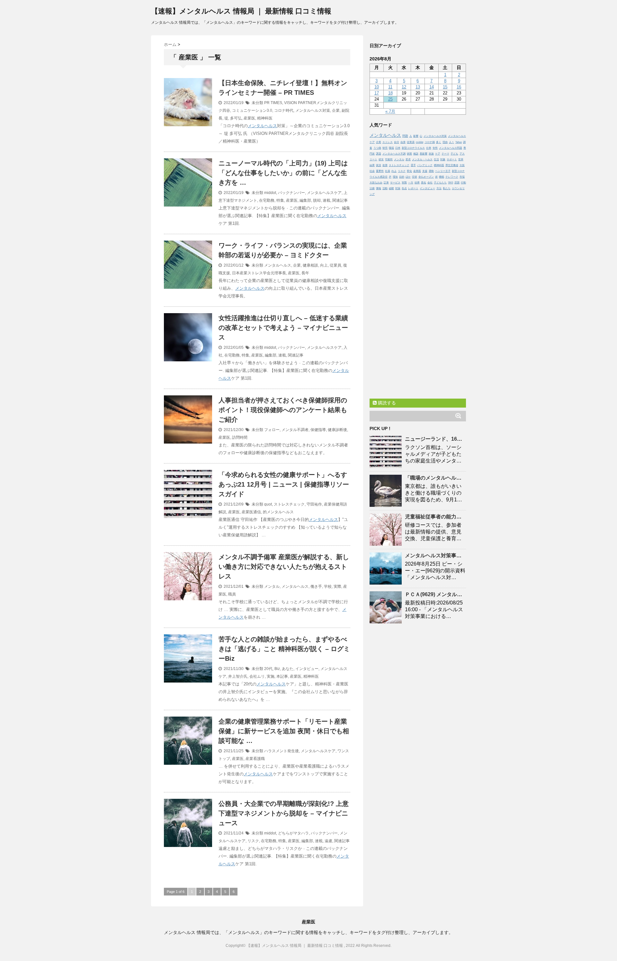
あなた (287, 668)
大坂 (462, 165)
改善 (385, 165)
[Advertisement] (418, 295)
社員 (387, 171)
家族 (431, 153)
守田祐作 (314, 504)
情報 (378, 188)
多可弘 (236, 118)
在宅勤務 (266, 200)
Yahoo (458, 142)
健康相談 (310, 265)
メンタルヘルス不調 (394, 153)
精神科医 (265, 118)
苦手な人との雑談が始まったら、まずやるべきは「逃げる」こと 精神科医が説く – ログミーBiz (284, 649)
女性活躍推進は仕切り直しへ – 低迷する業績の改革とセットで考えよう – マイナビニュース (283, 327)
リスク (253, 841)
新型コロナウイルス (413, 147)
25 (390, 99)
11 (390, 86)
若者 (408, 159)
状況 (378, 165)
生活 (436, 159)
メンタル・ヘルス (422, 159)
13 (418, 86)
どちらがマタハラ (293, 833)
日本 (397, 147)
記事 (386, 182)
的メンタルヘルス (278, 512)
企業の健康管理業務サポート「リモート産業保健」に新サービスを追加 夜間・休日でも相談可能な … (284, 731)
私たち (447, 188)
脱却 (317, 200)
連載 (326, 200)
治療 (372, 188)
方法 (439, 188)
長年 (305, 273)
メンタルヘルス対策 (312, 110)
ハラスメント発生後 (281, 751)
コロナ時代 (283, 110)
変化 (409, 171)
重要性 (380, 171)
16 (459, 86)
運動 (431, 171)
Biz (277, 668)
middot (270, 192)
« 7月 (390, 111)
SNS (450, 182)
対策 (397, 188)
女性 (435, 147)
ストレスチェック (289, 504)
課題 (378, 153)
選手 (413, 165)
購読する (386, 402)
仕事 (428, 147)
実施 (270, 676)
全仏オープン (426, 176)
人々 (451, 142)
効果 (417, 182)
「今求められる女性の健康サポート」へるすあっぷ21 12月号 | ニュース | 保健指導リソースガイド (284, 484)
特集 (280, 200)
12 (404, 86)
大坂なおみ (376, 182)
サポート (452, 159)
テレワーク (451, 176)
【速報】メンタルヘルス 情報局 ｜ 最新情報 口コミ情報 (241, 11)
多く (438, 142)
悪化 (423, 182)
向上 (324, 265)
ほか (408, 176)
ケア (437, 153)
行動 (463, 182)
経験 (391, 188)
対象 (442, 159)
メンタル (272, 586)
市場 (462, 176)
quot (268, 504)
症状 (414, 176)
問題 (405, 135)
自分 (396, 142)
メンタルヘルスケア (324, 192)
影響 (415, 136)
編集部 (305, 200)
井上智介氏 (237, 676)
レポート (413, 188)
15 (445, 86)
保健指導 (318, 430)
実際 (337, 586)
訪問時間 (239, 437)
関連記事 (340, 200)
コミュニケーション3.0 (252, 110)
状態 (409, 153)
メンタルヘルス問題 (450, 147)
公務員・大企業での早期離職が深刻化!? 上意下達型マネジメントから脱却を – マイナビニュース (284, 813)
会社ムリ (257, 676)
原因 (457, 182)
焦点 (404, 188)
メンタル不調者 (295, 430)
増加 (395, 176)
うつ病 (377, 147)
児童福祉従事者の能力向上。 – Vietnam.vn (455, 516)
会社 (430, 182)
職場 (391, 147)
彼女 (381, 159)
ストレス (387, 142)
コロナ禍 (430, 142)
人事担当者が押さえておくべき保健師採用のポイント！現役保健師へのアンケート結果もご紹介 (283, 410)
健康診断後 (337, 430)
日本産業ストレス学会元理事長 (259, 273)
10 (376, 86)
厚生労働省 (451, 165)
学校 (328, 586)
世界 (460, 159)
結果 (372, 165)
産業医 (249, 118)
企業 (336, 110)
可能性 (389, 159)
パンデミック (425, 165)
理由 (445, 142)
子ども (454, 153)
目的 (401, 176)
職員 (232, 594)
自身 (403, 142)
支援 (424, 171)
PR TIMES (273, 103)
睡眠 (441, 176)
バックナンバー (291, 192)
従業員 (335, 265)
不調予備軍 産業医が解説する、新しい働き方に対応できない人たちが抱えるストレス (284, 566)
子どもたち (440, 182)
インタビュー (306, 668)
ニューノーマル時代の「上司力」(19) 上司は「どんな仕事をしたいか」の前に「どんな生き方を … (283, 173)
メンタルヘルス (262, 125)
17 (376, 93)
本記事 (282, 676)
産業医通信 (251, 512)
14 (431, 86)
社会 (372, 171)
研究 (385, 147)
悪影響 (423, 153)
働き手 (316, 586)
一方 (410, 182)
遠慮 (328, 841)
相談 (415, 153)
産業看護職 (255, 758)
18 (390, 93)
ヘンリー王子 (443, 171)
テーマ (445, 153)
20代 (268, 668)
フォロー (272, 430)
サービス (395, 182)
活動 (385, 188)
